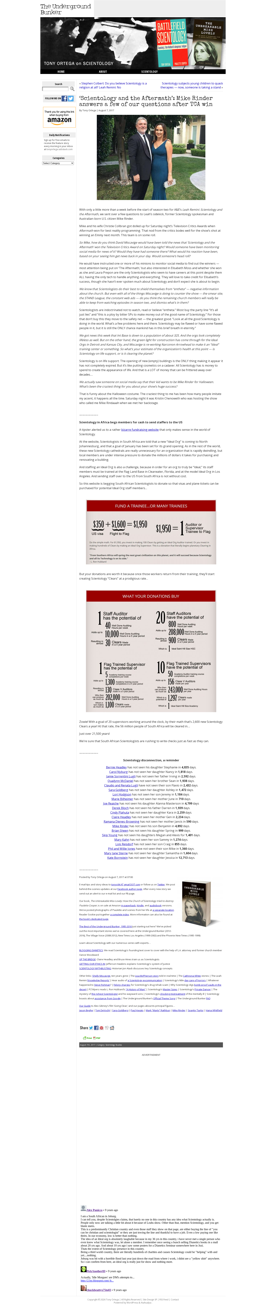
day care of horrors (195, 980)
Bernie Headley (116, 767)
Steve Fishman (102, 984)
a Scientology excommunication (145, 980)
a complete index (119, 914)
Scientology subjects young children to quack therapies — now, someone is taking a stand (192, 85)
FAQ (208, 998)
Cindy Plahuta (119, 812)
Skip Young (109, 835)
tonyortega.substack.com (60, 149)
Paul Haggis (137, 1010)
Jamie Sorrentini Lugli (121, 776)
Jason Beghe (86, 1010)
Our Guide (85, 1005)
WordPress (132, 1302)
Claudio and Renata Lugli (121, 785)
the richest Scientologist (105, 994)
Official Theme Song (164, 998)
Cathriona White (192, 975)
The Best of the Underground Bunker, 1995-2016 (105, 926)
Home (61, 72)
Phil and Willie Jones (121, 849)
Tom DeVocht (102, 1010)
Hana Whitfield (214, 1010)
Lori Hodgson (122, 794)
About (103, 72)
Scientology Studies (113, 1045)
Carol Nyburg (118, 772)
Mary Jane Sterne (116, 853)
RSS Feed (163, 1299)
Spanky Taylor (196, 1010)
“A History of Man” (136, 989)
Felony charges (122, 984)
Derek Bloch (120, 808)
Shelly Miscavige (101, 975)
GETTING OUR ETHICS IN (92, 963)
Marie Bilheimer (122, 799)
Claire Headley (121, 817)
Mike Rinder (120, 826)
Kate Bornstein (117, 858)
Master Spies (170, 989)
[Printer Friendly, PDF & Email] (91, 1039)
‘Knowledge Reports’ (98, 980)
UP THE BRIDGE (87, 959)
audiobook (156, 905)
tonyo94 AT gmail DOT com (125, 884)
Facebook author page (129, 889)
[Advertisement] (160, 8)
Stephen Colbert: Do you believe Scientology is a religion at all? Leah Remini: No (113, 85)
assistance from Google (107, 998)
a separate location (163, 910)
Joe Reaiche (111, 803)
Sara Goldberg (118, 790)
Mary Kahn (121, 840)
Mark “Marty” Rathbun (158, 1010)
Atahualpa (146, 1302)
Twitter (161, 884)
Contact (175, 1299)
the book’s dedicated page (93, 919)
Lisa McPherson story (147, 975)
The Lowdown (67, 76)
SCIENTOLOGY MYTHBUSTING (95, 968)
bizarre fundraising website (140, 430)
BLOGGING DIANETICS (91, 950)
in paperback (128, 905)
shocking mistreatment (172, 994)
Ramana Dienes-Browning (121, 822)
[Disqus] (151, 1156)
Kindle (140, 905)
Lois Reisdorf (124, 844)
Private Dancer (203, 989)
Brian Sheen (120, 831)
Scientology (149, 72)
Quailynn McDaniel (120, 781)
